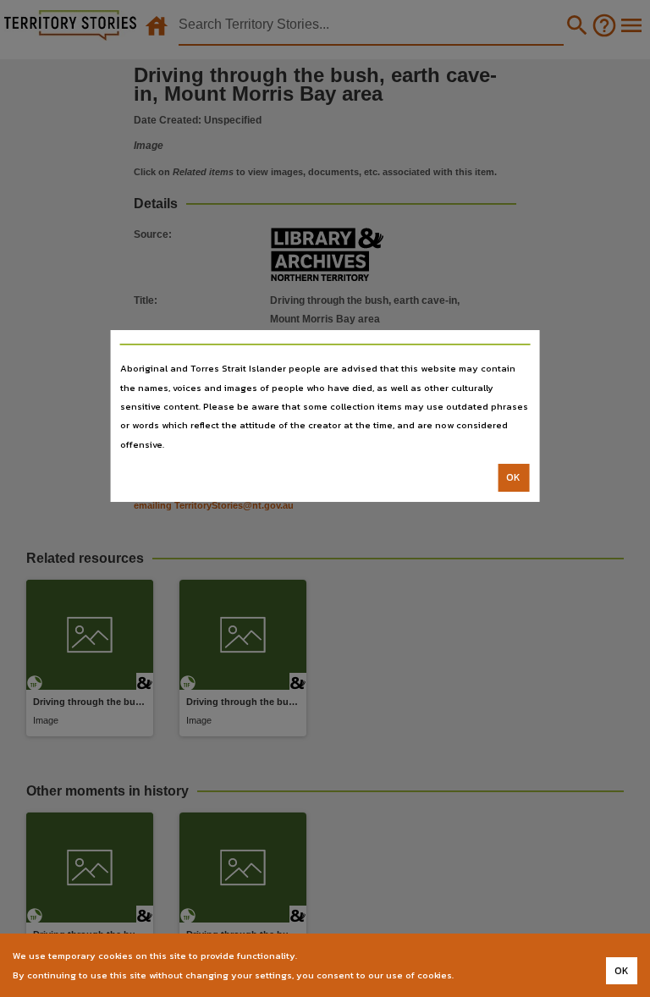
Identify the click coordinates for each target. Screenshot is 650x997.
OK (513, 477)
